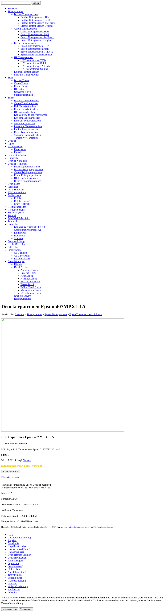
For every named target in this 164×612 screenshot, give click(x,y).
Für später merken (10, 477)
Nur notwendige (10, 609)
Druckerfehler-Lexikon (19, 554)
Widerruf (12, 583)
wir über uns (14, 589)
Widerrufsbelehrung (18, 586)
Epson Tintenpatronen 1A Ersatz (85, 314)
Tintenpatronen (34, 314)
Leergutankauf (15, 566)
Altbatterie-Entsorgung (19, 537)
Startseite (19, 314)
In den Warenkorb (11, 471)
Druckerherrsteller (17, 557)
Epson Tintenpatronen (56, 314)
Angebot (12, 540)
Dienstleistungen (16, 552)
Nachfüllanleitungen (18, 572)
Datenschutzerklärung (19, 549)
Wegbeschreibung (17, 580)
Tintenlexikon (15, 575)
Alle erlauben (26, 609)
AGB (10, 534)
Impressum (13, 563)
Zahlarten (12, 592)
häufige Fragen (15, 560)
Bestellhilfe (13, 543)
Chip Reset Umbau (17, 546)
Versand (27, 460)
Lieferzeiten (14, 569)
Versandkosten (15, 577)
